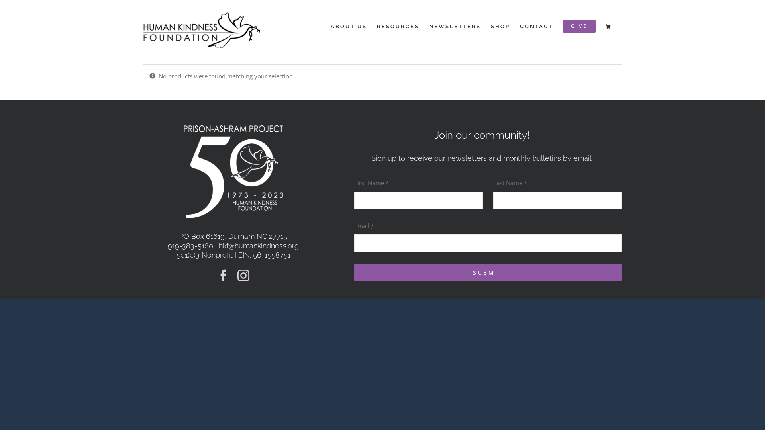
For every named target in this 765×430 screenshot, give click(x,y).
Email (364, 226)
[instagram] (243, 275)
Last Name (510, 183)
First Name (371, 183)
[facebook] (224, 275)
